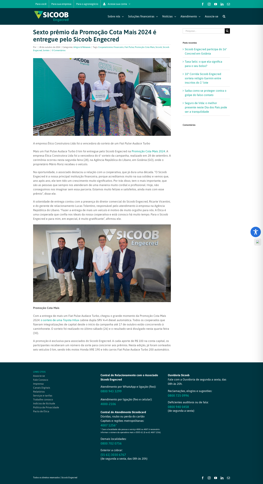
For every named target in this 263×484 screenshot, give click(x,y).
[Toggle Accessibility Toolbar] (255, 232)
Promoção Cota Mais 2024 (148, 151)
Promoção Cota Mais (145, 47)
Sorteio (46, 50)
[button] (224, 16)
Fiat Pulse (129, 47)
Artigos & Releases (82, 47)
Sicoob (158, 47)
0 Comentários (58, 50)
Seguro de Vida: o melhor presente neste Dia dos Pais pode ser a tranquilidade (206, 107)
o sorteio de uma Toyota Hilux (60, 320)
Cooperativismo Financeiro (111, 47)
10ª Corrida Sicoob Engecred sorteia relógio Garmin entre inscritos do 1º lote (203, 78)
